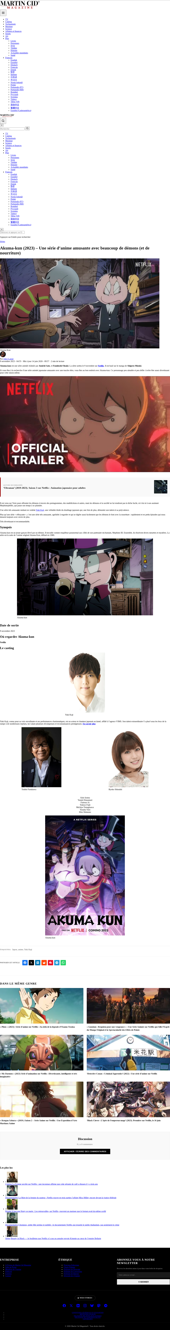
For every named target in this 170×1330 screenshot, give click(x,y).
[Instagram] (85, 1306)
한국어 (14, 80)
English (14, 60)
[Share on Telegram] (57, 962)
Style (13, 46)
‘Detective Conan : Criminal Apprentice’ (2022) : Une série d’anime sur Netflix (122, 1074)
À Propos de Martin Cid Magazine (18, 1265)
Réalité (8, 1211)
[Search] (3, 121)
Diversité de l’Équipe (72, 1276)
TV (6, 19)
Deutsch (14, 65)
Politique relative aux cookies (87, 1316)
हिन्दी (12, 72)
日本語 (14, 77)
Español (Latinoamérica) (21, 110)
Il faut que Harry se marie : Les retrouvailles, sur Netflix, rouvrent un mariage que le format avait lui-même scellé (59, 1211)
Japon (14, 949)
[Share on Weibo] (50, 962)
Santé (13, 55)
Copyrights (88, 1319)
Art (6, 36)
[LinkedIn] (78, 1306)
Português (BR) (17, 90)
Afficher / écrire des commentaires (85, 1151)
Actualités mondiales (19, 53)
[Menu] (3, 13)
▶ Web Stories (85, 1298)
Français (8, 58)
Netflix (101, 366)
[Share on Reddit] (44, 962)
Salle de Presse (10, 1267)
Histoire (14, 50)
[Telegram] (105, 1306)
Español (14, 62)
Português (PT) (17, 87)
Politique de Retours (71, 1274)
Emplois (8, 1274)
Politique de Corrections (73, 1272)
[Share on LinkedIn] (37, 962)
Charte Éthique (69, 1267)
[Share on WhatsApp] (63, 962)
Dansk (13, 70)
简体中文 (15, 105)
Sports (8, 34)
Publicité (8, 1272)
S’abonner (143, 1282)
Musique (9, 26)
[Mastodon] (98, 1306)
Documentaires (11, 1198)
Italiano (14, 74)
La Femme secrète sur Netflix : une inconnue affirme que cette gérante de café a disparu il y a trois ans (55, 1184)
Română (14, 92)
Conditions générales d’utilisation (87, 1312)
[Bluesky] (92, 1306)
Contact (8, 1276)
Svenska (14, 97)
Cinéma (8, 22)
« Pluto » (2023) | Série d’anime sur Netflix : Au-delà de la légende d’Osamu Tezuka (37, 1027)
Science (8, 29)
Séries (2, 241)
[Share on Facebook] (25, 962)
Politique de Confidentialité (88, 1317)
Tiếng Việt (15, 102)
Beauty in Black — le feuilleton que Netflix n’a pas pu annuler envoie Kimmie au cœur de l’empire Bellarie (56, 1238)
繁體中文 (15, 108)
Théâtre (14, 48)
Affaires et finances (13, 31)
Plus (7, 38)
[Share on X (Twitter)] (31, 962)
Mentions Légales (88, 1314)
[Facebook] (64, 1306)
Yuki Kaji (40, 510)
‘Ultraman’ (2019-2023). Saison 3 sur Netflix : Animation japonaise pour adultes (44, 488)
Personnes (15, 43)
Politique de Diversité (72, 1269)
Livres (13, 41)
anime (20, 949)
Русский (14, 94)
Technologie (10, 24)
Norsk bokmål (17, 82)
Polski (13, 85)
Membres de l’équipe (13, 1269)
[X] (71, 1306)
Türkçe (14, 99)
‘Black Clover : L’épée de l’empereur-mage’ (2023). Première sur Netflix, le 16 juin (124, 1120)
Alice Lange (8, 359)
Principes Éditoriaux (71, 1265)
